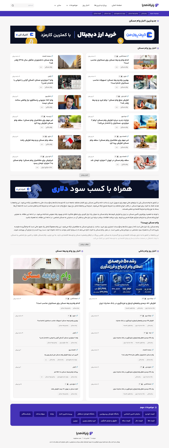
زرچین (75, 421)
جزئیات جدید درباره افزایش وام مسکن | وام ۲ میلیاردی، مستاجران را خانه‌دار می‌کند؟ (110, 122)
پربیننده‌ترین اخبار (65, 414)
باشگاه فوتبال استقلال (85, 414)
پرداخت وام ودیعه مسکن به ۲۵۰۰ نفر (66, 372)
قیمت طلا (151, 421)
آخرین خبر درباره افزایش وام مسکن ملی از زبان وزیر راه (61, 355)
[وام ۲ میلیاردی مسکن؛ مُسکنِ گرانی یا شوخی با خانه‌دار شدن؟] (69, 82)
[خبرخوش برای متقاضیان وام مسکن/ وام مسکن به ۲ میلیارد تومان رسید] (69, 162)
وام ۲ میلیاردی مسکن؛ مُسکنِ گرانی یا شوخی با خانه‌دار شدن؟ (33, 82)
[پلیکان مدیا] (150, 5)
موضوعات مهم (147, 407)
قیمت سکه (126, 421)
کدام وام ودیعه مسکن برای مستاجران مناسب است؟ (109, 62)
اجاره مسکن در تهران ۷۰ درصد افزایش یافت (64, 389)
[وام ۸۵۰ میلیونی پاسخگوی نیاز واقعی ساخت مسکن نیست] (69, 102)
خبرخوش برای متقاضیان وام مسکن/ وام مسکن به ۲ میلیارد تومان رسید (33, 162)
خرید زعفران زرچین (89, 421)
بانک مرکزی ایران (46, 167)
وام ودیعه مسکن (133, 14)
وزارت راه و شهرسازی (119, 14)
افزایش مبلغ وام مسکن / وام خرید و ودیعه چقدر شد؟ (110, 102)
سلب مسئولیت (77, 438)
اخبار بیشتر (84, 175)
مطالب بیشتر (85, 244)
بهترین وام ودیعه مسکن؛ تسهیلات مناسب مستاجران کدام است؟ (111, 82)
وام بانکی (143, 14)
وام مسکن (124, 67)
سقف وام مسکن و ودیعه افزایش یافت (36, 140)
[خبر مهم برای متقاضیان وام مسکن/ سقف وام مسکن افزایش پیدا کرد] (69, 122)
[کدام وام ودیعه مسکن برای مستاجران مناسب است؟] (145, 62)
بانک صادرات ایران (150, 308)
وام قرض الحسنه (130, 308)
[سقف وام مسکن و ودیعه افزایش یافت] (69, 142)
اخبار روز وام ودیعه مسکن (68, 251)
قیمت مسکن (97, 14)
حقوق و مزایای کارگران (109, 421)
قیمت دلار (139, 421)
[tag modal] (117, 67)
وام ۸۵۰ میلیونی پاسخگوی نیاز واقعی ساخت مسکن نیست (34, 102)
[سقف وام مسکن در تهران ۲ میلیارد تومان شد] (145, 162)
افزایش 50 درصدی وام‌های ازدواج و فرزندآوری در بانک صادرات (135, 321)
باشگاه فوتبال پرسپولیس (109, 414)
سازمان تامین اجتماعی (132, 414)
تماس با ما (86, 438)
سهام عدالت (40, 414)
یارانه (52, 414)
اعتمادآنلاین (75, 299)
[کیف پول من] (84, 35)
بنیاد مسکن (107, 14)
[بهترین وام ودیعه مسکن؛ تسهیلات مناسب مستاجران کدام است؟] (145, 82)
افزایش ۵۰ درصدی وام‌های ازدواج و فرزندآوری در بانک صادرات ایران (127, 303)
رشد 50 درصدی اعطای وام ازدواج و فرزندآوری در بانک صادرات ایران (133, 338)
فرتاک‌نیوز (151, 299)
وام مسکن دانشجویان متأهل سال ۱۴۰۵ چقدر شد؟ (33, 62)
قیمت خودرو (150, 414)
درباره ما (93, 438)
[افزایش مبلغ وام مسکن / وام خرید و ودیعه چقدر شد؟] (145, 102)
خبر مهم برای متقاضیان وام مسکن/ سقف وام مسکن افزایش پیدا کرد (33, 122)
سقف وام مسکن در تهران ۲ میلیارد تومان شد (110, 160)
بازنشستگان (26, 414)
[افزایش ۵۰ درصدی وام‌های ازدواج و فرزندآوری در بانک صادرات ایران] (122, 276)
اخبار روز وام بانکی (147, 251)
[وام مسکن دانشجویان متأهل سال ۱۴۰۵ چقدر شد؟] (69, 62)
